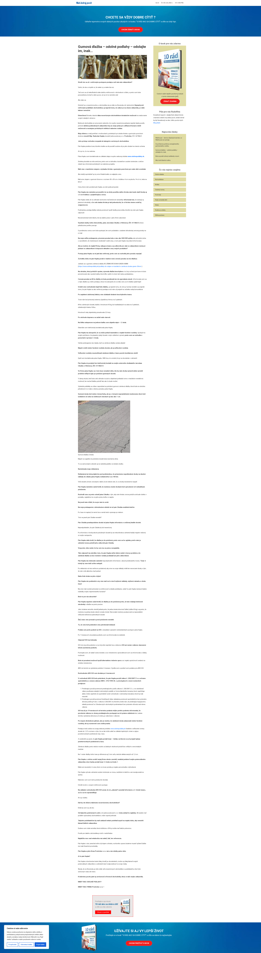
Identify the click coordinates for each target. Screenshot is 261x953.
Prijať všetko (40, 944)
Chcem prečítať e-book (139, 943)
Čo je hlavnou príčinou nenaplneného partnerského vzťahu (167, 145)
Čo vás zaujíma (166, 3)
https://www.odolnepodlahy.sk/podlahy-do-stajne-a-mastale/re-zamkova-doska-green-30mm (110, 266)
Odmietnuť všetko (26, 944)
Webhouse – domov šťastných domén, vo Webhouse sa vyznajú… (168, 139)
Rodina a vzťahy (160, 210)
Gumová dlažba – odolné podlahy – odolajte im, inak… (166, 151)
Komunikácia (159, 179)
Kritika (157, 184)
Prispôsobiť (12, 944)
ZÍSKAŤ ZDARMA (169, 101)
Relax (157, 205)
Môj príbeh (156, 123)
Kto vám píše (179, 3)
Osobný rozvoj (159, 189)
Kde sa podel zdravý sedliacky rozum (167, 156)
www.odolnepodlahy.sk (136, 156)
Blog (157, 3)
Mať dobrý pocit (84, 2)
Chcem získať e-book (130, 30)
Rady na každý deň (161, 200)
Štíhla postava (159, 215)
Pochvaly (158, 195)
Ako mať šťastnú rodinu (163, 160)
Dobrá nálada (159, 174)
